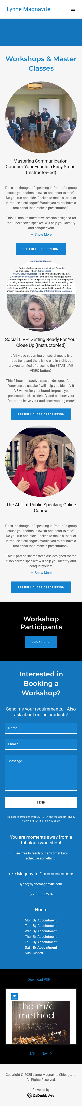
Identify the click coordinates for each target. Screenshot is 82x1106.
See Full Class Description (41, 587)
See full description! (41, 249)
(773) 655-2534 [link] (41, 894)
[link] (28, 10)
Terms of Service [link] (43, 820)
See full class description (41, 414)
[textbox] (41, 728)
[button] (73, 9)
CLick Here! (41, 641)
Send (41, 802)
